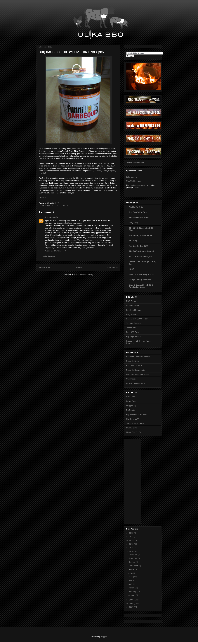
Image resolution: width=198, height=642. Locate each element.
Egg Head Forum (133, 310)
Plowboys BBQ (132, 419)
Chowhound (131, 379)
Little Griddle (131, 177)
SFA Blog (133, 241)
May (130, 580)
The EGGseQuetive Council (141, 251)
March (131, 588)
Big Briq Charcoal (133, 337)
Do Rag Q (130, 410)
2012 (131, 544)
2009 (131, 600)
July (130, 573)
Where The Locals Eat (135, 383)
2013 (131, 540)
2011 (131, 548)
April (130, 584)
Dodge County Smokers (140, 280)
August (131, 569)
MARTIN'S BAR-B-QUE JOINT (142, 274)
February (132, 591)
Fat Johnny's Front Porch (140, 235)
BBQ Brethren (132, 314)
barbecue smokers (138, 185)
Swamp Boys (131, 428)
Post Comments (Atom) (83, 275)
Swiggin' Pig (131, 406)
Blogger (104, 637)
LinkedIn (42, 173)
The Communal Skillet (139, 217)
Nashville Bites (132, 361)
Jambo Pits (131, 328)
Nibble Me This (136, 207)
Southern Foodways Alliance (138, 357)
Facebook (97, 171)
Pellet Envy (131, 401)
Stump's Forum (132, 305)
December (133, 555)
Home (79, 267)
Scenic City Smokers (135, 423)
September (133, 566)
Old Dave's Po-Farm (138, 212)
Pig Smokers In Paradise (136, 414)
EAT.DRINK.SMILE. (134, 366)
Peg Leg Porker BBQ (138, 246)
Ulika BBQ (130, 397)
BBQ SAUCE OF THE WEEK (56, 206)
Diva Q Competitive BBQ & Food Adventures (141, 286)
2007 (131, 607)
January (132, 595)
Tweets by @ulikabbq (135, 162)
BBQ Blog (133, 223)
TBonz (60, 149)
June (130, 577)
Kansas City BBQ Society (136, 319)
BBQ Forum (131, 301)
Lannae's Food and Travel (137, 374)
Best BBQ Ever (132, 332)
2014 (131, 537)
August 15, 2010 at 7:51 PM (56, 251)
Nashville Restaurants (135, 370)
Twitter (104, 171)
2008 (131, 603)
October (132, 562)
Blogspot (111, 171)
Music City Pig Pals (134, 432)
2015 (131, 533)
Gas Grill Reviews (133, 181)
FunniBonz (76, 149)
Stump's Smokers (133, 323)
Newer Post (44, 267)
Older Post (112, 267)
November (133, 558)
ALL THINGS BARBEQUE (140, 256)
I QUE (131, 269)
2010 (131, 551)
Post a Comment (48, 256)
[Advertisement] (137, 480)
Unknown (49, 217)
